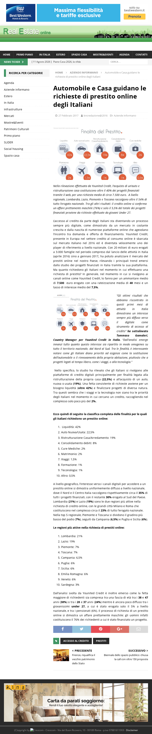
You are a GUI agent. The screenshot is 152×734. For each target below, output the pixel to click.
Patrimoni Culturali (16, 129)
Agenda (124, 54)
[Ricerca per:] (128, 61)
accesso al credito (76, 641)
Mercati (9, 116)
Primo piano (24, 54)
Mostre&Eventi (103, 54)
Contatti (141, 54)
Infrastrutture (13, 109)
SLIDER (8, 142)
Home (6, 54)
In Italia (44, 54)
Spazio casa (79, 54)
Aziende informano (125, 115)
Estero (60, 54)
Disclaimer (132, 730)
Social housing (13, 149)
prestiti (101, 641)
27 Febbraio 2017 (68, 115)
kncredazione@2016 (95, 115)
